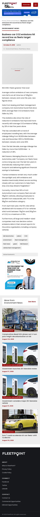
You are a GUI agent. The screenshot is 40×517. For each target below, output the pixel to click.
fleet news (6, 244)
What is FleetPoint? (8, 466)
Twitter (4, 485)
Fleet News (22, 49)
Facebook (5, 482)
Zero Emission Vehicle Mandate (12, 365)
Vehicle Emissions (8, 432)
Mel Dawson (24, 244)
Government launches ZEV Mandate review (19, 369)
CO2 (26, 236)
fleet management (21, 240)
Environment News (13, 21)
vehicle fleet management (12, 248)
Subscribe (26, 5)
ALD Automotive (8, 236)
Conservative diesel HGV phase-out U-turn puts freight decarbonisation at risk (19, 335)
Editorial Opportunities (10, 505)
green (15, 244)
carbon (19, 236)
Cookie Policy (6, 473)
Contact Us (6, 498)
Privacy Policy (6, 469)
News (28, 49)
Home (4, 21)
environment (7, 240)
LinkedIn (4, 489)
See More (32, 302)
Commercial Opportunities (11, 501)
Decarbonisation (8, 330)
